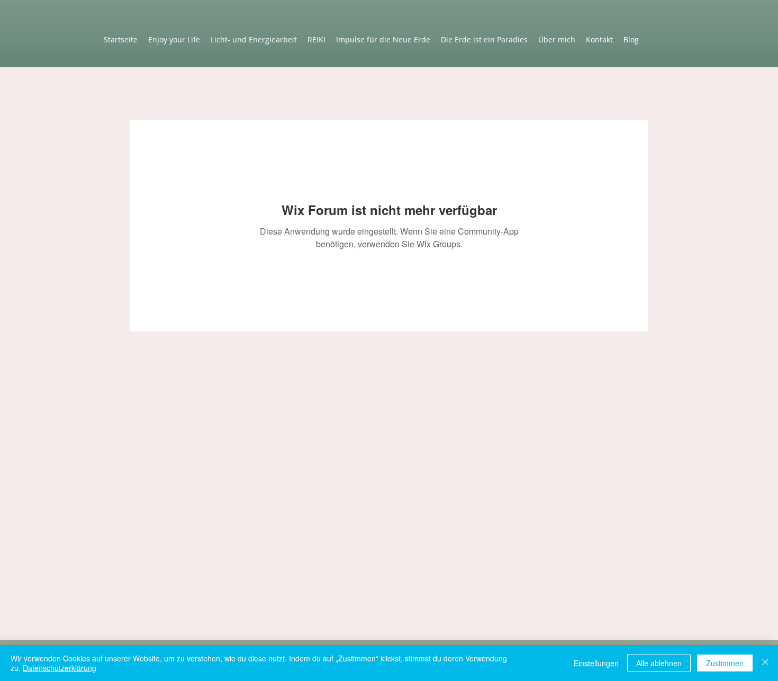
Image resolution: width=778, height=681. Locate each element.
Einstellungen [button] (596, 663)
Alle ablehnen (659, 663)
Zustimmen (725, 663)
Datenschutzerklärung (59, 667)
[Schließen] (765, 663)
